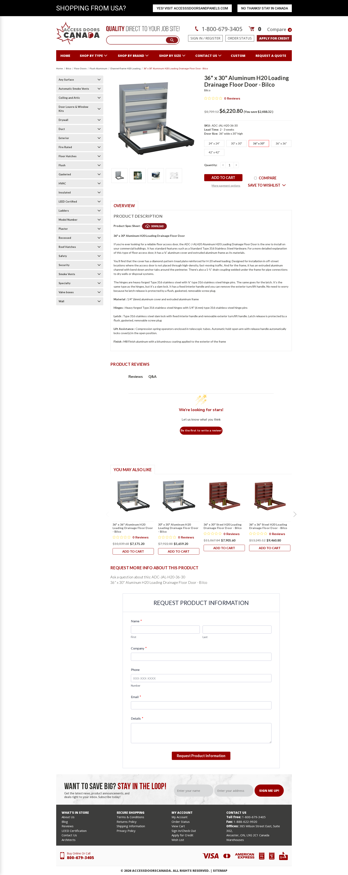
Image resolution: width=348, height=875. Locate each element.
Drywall (63, 120)
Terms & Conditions (130, 817)
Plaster (63, 228)
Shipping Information (131, 826)
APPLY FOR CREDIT (274, 38)
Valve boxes (66, 292)
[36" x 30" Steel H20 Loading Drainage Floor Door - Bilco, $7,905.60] (224, 496)
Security (64, 265)
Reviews (68, 826)
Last (205, 637)
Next (295, 514)
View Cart (178, 826)
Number (135, 685)
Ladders (64, 210)
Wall (61, 301)
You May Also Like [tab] (133, 469)
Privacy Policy (126, 831)
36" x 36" (281, 143)
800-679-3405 (80, 857)
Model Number (68, 219)
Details (137, 718)
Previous (107, 514)
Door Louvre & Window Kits (73, 108)
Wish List (178, 840)
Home (65, 55)
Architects (69, 840)
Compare (279, 29)
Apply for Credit (182, 835)
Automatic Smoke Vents (74, 88)
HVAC (62, 183)
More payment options (226, 185)
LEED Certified (68, 201)
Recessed (65, 237)
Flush (62, 165)
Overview (124, 205)
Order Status (240, 38)
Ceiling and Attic (69, 97)
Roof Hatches (67, 246)
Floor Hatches (68, 156)
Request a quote (271, 55)
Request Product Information (201, 755)
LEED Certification (74, 831)
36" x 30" (259, 143)
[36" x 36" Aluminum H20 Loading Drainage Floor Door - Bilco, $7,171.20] (133, 496)
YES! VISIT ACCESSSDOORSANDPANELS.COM (192, 8)
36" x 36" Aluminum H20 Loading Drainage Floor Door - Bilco (133, 528)
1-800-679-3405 (221, 29)
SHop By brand (131, 55)
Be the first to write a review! (201, 430)
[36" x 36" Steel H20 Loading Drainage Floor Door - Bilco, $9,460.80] (269, 496)
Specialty (64, 283)
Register (212, 38)
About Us (68, 817)
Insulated (65, 192)
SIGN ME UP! (269, 790)
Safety (63, 256)
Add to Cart (133, 551)
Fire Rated (65, 147)
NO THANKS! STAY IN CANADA (264, 8)
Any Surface (66, 79)
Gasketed (65, 174)
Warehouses (235, 840)
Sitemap (220, 870)
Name (136, 621)
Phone (135, 669)
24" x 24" (214, 143)
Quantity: (210, 165)
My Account (179, 817)
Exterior (64, 138)
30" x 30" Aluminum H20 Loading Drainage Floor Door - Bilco (178, 528)
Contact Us (69, 835)
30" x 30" (236, 143)
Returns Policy (127, 822)
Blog (65, 822)
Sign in (197, 38)
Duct (62, 129)
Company (138, 648)
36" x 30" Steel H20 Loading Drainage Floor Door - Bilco (223, 526)
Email (136, 697)
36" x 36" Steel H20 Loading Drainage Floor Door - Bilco (268, 526)
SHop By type (91, 55)
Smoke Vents (67, 274)
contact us (206, 55)
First (133, 637)
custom (238, 55)
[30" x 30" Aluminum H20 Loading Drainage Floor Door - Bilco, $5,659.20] (178, 496)
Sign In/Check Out (184, 831)
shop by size (170, 55)
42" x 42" (214, 152)
